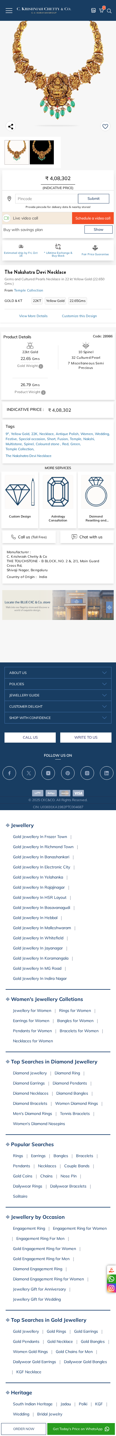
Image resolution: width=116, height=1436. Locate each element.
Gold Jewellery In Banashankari (41, 856)
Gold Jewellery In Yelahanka (38, 877)
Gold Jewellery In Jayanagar (38, 948)
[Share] (11, 126)
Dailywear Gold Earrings (34, 1361)
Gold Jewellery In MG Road (37, 968)
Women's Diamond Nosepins (39, 1123)
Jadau (66, 1403)
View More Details (33, 316)
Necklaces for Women (33, 1040)
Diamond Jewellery (30, 1073)
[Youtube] (48, 773)
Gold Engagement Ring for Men (41, 1258)
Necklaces (47, 1165)
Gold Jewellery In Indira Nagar (40, 978)
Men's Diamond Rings (32, 1113)
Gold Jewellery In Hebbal (35, 917)
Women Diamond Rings (76, 1103)
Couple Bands (77, 1165)
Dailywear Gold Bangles (85, 1361)
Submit (94, 198)
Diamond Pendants (70, 1083)
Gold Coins (22, 1176)
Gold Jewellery (26, 1331)
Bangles (60, 1155)
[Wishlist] (105, 126)
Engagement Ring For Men (40, 1238)
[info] (41, 366)
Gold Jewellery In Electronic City (41, 867)
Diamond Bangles (72, 1093)
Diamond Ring (67, 1073)
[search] (109, 10)
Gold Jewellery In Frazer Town (40, 836)
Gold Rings (56, 1331)
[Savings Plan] (111, 1269)
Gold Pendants (26, 1341)
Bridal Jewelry (49, 1414)
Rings (18, 1155)
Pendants (21, 1165)
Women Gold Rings (30, 1351)
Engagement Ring (29, 1228)
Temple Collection (28, 290)
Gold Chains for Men (74, 1351)
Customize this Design (79, 316)
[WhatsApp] (111, 1279)
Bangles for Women (75, 1020)
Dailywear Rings (27, 1186)
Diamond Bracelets (30, 1103)
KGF (99, 1403)
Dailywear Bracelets (68, 1186)
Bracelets (84, 1155)
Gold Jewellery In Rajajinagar (39, 887)
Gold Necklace (60, 1341)
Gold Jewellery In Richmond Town (43, 846)
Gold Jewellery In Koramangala (40, 958)
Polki (83, 1403)
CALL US (30, 737)
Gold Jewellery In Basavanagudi (41, 907)
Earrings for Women (31, 1020)
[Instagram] (111, 1287)
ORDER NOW (23, 1429)
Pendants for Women (32, 1030)
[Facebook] (9, 773)
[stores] (93, 10)
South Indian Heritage (33, 1403)
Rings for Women (75, 1010)
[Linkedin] (106, 773)
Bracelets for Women (79, 1030)
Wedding (21, 1414)
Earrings (38, 1155)
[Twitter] (28, 773)
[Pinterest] (68, 773)
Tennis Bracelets (75, 1113)
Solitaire (20, 1196)
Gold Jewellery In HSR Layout (39, 897)
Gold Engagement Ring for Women (44, 1248)
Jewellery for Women (32, 1010)
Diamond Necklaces (30, 1093)
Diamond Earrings (29, 1083)
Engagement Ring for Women (80, 1228)
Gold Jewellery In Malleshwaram (42, 927)
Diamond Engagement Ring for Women (48, 1279)
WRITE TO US (85, 737)
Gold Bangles (93, 1341)
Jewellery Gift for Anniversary (39, 1289)
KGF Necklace (28, 1371)
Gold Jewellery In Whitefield (38, 937)
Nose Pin (69, 1176)
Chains (46, 1176)
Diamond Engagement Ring (37, 1268)
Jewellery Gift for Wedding (37, 1299)
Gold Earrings (86, 1331)
